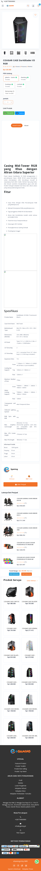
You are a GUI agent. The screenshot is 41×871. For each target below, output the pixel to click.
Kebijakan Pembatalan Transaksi (20, 794)
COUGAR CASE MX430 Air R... (11, 709)
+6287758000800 (9, 1)
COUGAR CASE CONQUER (11, 628)
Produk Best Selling (20, 769)
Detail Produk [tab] (17, 125)
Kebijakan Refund (20, 788)
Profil (20, 780)
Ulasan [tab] (26, 125)
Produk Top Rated (20, 771)
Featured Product (20, 763)
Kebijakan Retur (20, 791)
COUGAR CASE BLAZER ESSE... (11, 655)
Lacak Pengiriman (20, 786)
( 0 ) (25, 503)
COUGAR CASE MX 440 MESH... (29, 736)
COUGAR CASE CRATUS (11, 601)
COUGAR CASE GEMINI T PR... (29, 628)
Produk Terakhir (20, 766)
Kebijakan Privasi (27, 869)
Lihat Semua (31, 581)
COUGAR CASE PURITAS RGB (29, 682)
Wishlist (20, 783)
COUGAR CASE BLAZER (29, 601)
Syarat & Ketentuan (14, 869)
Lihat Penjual (21, 484)
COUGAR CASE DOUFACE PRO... (29, 655)
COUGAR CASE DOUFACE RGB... (11, 736)
